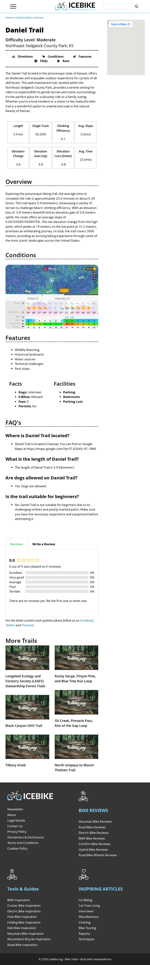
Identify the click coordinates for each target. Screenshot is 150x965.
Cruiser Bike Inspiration (24, 905)
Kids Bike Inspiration (21, 928)
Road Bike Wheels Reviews (98, 855)
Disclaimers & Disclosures (25, 837)
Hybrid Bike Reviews (93, 849)
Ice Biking (85, 900)
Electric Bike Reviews (93, 833)
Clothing (84, 922)
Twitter (10, 625)
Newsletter (15, 809)
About (11, 815)
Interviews (86, 911)
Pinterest (28, 625)
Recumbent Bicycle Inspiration (28, 939)
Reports (84, 933)
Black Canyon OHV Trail (23, 725)
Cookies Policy (17, 848)
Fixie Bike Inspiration (22, 917)
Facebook (86, 620)
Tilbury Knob (15, 765)
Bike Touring (87, 928)
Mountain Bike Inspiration (25, 933)
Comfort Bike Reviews (94, 844)
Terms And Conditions (22, 843)
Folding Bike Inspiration (23, 922)
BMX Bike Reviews (92, 838)
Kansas (39, 17)
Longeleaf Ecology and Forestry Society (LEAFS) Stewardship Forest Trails (25, 681)
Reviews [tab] (16, 544)
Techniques (87, 939)
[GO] (136, 6)
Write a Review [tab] (43, 544)
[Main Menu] (13, 6)
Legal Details (16, 820)
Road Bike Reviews (92, 827)
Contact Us (15, 826)
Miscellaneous (89, 917)
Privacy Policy (17, 831)
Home (9, 17)
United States (23, 17)
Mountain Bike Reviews (95, 821)
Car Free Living (89, 905)
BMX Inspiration (18, 900)
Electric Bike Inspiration (23, 911)
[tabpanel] (51, 582)
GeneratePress (102, 959)
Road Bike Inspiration (22, 945)
